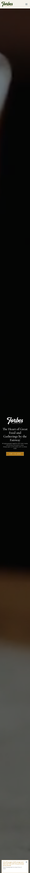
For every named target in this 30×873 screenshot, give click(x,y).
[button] (26, 4)
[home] (7, 4)
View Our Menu (15, 454)
